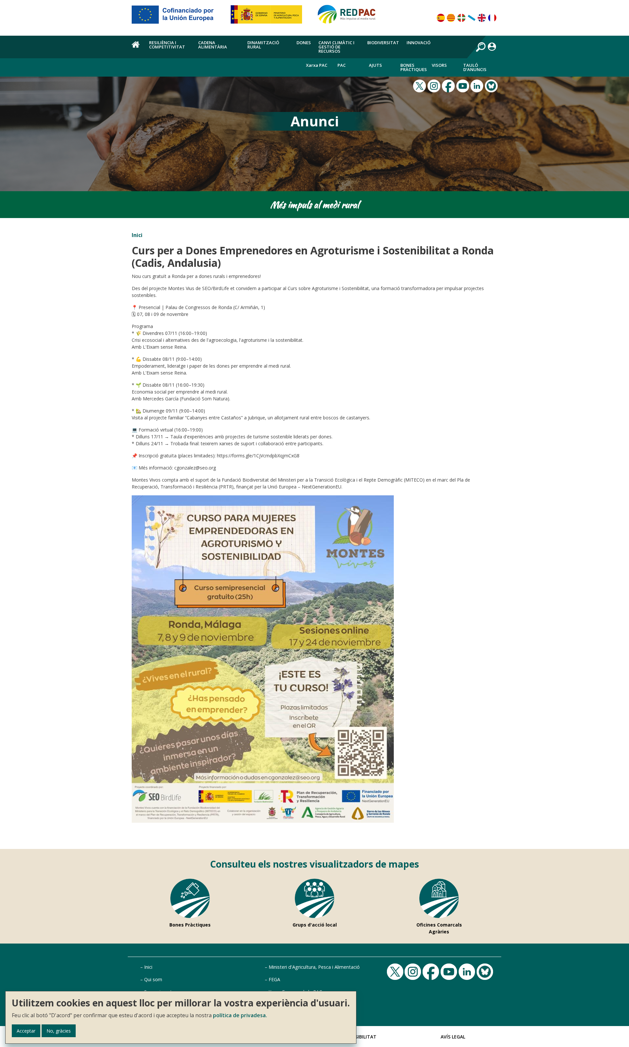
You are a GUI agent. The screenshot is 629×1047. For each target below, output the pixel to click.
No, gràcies (59, 1031)
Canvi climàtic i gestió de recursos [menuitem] (336, 47)
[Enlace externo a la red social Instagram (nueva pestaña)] (435, 85)
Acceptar (26, 1031)
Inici (137, 235)
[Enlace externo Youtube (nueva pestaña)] (463, 85)
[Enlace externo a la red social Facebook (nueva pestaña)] (449, 85)
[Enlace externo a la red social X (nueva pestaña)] (420, 85)
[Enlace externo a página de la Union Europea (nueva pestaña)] (177, 17)
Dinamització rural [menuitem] (263, 45)
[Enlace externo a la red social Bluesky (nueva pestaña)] (492, 85)
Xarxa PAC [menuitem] (316, 65)
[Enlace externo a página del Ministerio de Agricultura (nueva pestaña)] (268, 17)
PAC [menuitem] (341, 65)
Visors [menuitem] (439, 65)
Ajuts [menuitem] (375, 65)
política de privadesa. (240, 1015)
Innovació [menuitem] (418, 43)
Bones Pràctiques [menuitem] (413, 67)
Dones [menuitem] (303, 43)
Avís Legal (453, 1037)
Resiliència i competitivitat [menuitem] (167, 45)
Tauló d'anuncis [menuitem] (474, 67)
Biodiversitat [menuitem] (383, 43)
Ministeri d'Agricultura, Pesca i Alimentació (314, 967)
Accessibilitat (358, 1037)
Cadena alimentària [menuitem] (212, 45)
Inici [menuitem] (137, 48)
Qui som (153, 979)
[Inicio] (349, 17)
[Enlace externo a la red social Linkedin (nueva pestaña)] (477, 85)
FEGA (274, 979)
